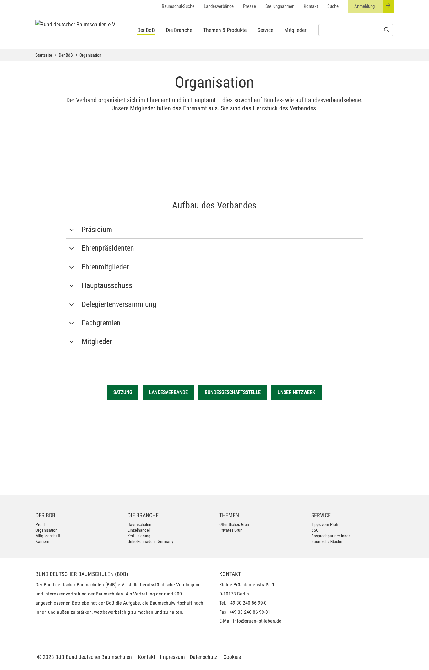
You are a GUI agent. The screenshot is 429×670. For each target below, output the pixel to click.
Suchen (189, 476)
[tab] (214, 229)
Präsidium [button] (97, 229)
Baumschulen (139, 524)
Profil (40, 524)
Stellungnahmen (279, 6)
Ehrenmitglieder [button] (105, 267)
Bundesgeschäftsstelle (233, 392)
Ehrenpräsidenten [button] (108, 248)
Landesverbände (219, 6)
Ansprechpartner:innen (331, 535)
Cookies (232, 657)
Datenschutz (203, 657)
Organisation (90, 55)
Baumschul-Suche (178, 6)
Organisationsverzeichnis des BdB (214, 176)
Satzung (122, 392)
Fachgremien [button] (101, 322)
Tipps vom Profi (324, 524)
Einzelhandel (139, 530)
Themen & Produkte (225, 30)
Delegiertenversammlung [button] (119, 304)
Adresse (91, 445)
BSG (314, 530)
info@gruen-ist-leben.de (257, 621)
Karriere (42, 541)
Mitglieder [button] (97, 341)
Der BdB (146, 30)
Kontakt (311, 6)
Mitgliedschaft (47, 535)
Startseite (43, 55)
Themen (229, 515)
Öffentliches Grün (234, 524)
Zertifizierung (139, 535)
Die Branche (179, 30)
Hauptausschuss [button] (107, 285)
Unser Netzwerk (296, 392)
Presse (249, 6)
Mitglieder (295, 30)
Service (265, 30)
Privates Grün (230, 530)
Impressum (172, 657)
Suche (333, 6)
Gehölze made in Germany (150, 541)
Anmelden (375, 479)
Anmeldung (364, 6)
